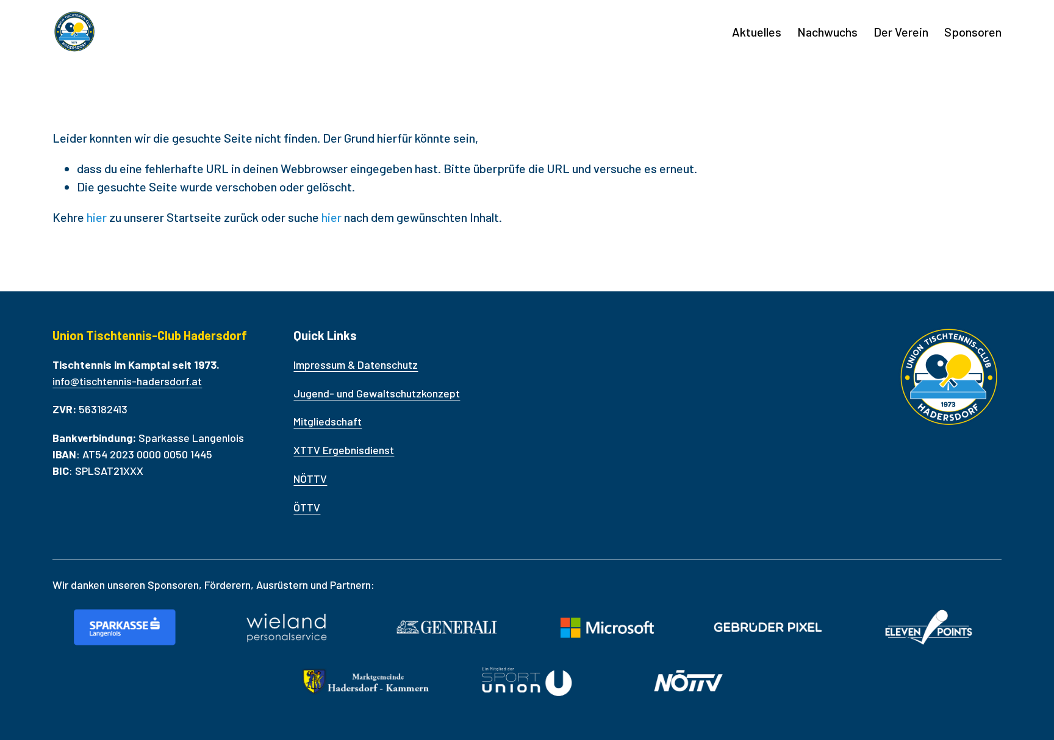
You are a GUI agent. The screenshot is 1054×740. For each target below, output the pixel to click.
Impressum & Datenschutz (355, 364)
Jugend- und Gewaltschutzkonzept (376, 393)
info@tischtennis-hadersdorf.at (127, 381)
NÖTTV (310, 478)
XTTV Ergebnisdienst (343, 450)
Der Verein (900, 31)
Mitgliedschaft (327, 421)
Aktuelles (756, 31)
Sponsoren (973, 31)
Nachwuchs (827, 31)
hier (97, 217)
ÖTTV (306, 507)
